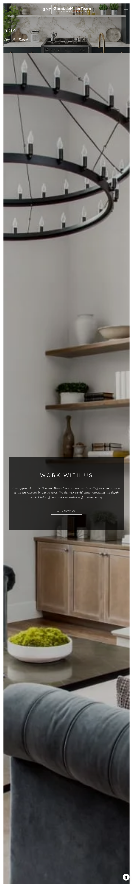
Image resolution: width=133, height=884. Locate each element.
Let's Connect (66, 510)
